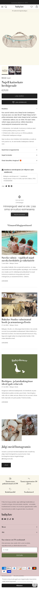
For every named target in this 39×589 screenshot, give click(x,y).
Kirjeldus (5, 109)
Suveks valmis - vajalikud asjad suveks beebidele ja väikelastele (18, 259)
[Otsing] (7, 6)
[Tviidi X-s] (6, 186)
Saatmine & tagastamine (10, 150)
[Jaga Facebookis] (9, 186)
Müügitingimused (6, 576)
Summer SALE (16, 2)
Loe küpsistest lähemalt (25, 581)
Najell (9, 78)
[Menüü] (2, 6)
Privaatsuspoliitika (19, 576)
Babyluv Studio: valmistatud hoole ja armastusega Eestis (16, 321)
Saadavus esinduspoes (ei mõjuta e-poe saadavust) (19, 171)
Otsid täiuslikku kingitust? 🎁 (11, 160)
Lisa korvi (19, 96)
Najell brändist (7, 155)
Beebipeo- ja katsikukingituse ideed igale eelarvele (17, 383)
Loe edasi (5, 281)
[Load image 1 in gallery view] (19, 38)
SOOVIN (19, 555)
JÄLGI (6, 465)
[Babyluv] (19, 7)
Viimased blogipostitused (19, 225)
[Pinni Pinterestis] (11, 186)
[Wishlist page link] (32, 7)
